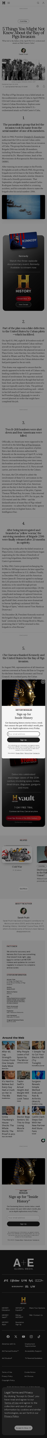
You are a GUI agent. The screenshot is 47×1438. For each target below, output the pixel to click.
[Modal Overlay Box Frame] (23, 719)
